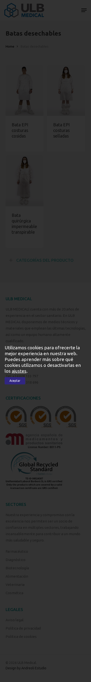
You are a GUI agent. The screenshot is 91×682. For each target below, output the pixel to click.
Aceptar (14, 380)
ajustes (19, 371)
